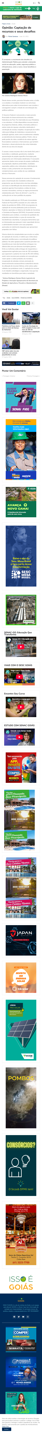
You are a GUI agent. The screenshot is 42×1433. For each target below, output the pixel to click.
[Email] (28, 303)
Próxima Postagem (33, 376)
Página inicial (6, 24)
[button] (3, 3)
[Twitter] (19, 303)
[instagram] (27, 1317)
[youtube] (23, 1317)
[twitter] (18, 1317)
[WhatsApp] (23, 303)
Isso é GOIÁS (15, 298)
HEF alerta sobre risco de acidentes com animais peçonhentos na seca (10, 353)
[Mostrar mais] (32, 303)
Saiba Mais (5, 1426)
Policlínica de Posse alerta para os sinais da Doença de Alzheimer (11, 328)
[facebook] (14, 1317)
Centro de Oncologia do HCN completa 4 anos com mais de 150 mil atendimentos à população (31, 329)
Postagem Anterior (9, 376)
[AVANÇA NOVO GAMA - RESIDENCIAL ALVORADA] (21, 502)
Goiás (13, 24)
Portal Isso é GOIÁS (26, 298)
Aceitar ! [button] (6, 1429)
